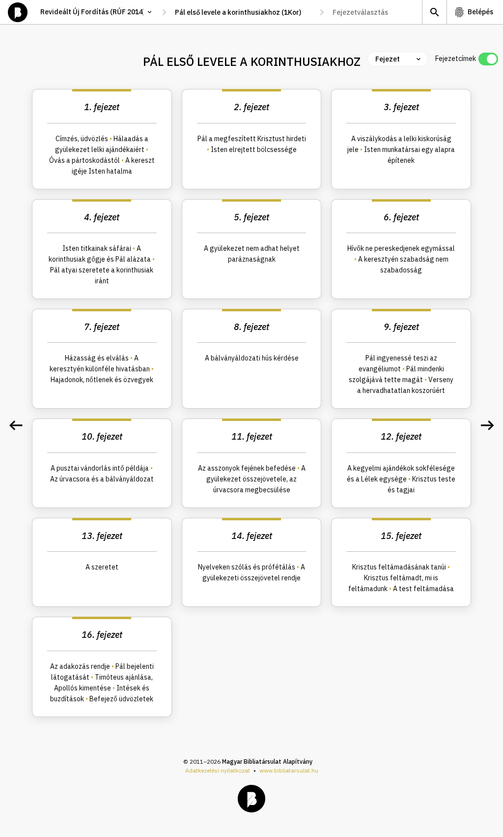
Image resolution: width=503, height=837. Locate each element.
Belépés (480, 11)
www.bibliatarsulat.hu (288, 770)
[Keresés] (434, 12)
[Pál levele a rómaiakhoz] (15, 425)
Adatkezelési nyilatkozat (217, 770)
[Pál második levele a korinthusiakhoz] (487, 425)
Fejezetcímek (455, 58)
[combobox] (243, 12)
